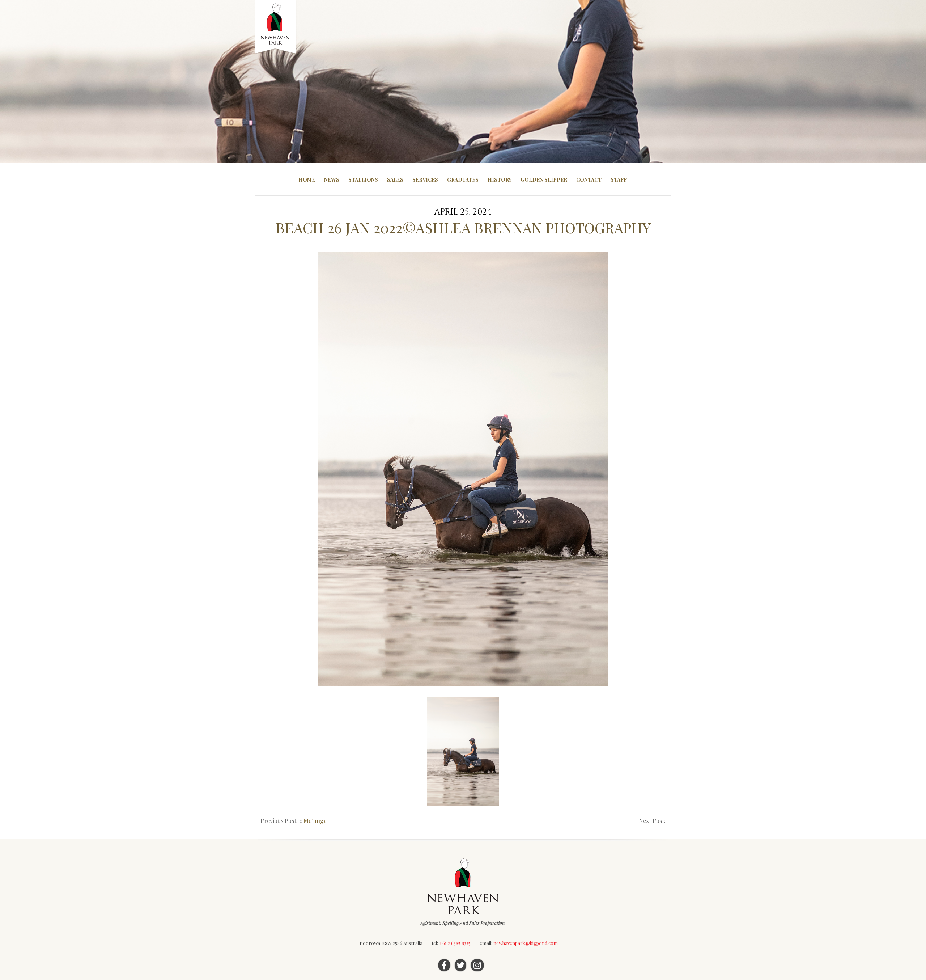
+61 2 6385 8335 (455, 943)
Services (425, 179)
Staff (619, 179)
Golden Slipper (544, 179)
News (331, 179)
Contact (589, 179)
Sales (395, 179)
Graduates (463, 179)
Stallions (363, 179)
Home (306, 179)
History (499, 179)
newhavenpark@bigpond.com (525, 943)
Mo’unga (315, 820)
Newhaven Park (276, 27)
